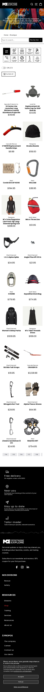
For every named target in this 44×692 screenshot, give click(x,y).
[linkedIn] (27, 567)
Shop (6, 605)
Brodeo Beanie (32, 146)
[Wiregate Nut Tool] (11, 389)
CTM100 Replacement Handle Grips (11, 147)
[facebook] (16, 567)
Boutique (13, 35)
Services (7, 615)
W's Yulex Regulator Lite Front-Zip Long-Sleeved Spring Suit (11, 221)
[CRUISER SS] (32, 352)
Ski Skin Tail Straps (11, 367)
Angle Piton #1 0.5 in (32, 257)
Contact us (9, 650)
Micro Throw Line (33, 219)
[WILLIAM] (32, 168)
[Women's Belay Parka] (11, 316)
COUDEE (11, 294)
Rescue (7, 581)
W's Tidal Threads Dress (32, 332)
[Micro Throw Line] (32, 204)
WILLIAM (32, 183)
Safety (7, 585)
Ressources (9, 620)
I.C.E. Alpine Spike (11, 257)
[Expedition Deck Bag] (32, 279)
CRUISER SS (32, 367)
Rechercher (34, 40)
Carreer (7, 646)
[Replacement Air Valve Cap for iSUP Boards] (32, 91)
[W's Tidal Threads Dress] (32, 316)
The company (10, 641)
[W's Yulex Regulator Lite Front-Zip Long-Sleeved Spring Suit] (11, 204)
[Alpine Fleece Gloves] (32, 389)
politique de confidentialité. (23, 671)
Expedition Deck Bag (32, 294)
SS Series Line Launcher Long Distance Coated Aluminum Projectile (11, 109)
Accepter (21, 677)
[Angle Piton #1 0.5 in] (32, 242)
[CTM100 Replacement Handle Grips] (11, 131)
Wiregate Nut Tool (11, 404)
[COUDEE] (11, 279)
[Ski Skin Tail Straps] (11, 352)
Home (6, 35)
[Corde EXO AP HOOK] (11, 168)
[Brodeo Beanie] (32, 131)
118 (36, 454)
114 (6, 454)
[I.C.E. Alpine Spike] (11, 242)
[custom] (22, 567)
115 (13, 454)
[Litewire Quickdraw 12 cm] (11, 426)
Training (7, 610)
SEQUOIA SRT (32, 441)
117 (29, 454)
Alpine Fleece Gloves (33, 404)
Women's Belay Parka (11, 331)
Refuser (20, 682)
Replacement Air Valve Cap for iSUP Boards (33, 108)
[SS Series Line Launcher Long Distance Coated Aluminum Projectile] (11, 91)
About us (8, 625)
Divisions (7, 601)
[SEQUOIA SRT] (32, 426)
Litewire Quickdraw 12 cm (11, 442)
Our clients (8, 654)
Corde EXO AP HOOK (11, 183)
